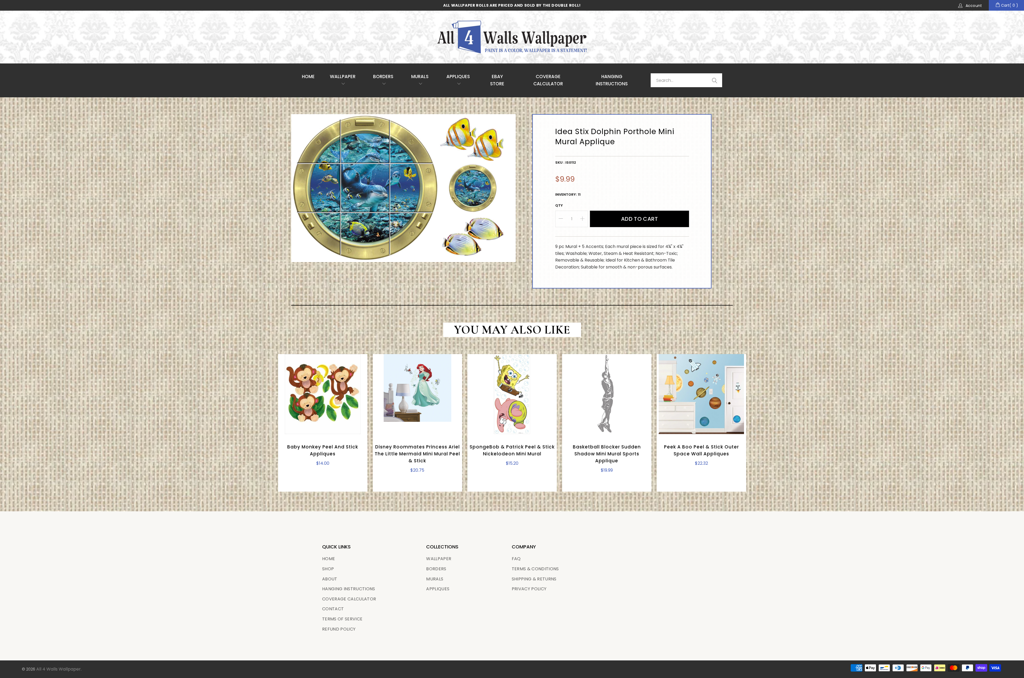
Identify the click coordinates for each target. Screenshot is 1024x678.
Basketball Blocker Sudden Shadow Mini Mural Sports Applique (606, 394)
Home (308, 76)
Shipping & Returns (534, 579)
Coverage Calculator (349, 599)
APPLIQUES (458, 76)
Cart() (1009, 5)
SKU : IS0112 (565, 162)
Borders (383, 76)
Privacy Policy (529, 589)
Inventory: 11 (568, 194)
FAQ (516, 559)
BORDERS (436, 569)
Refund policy (338, 629)
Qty (559, 205)
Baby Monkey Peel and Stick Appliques (322, 394)
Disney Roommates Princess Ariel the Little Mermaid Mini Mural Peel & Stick (417, 394)
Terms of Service (342, 619)
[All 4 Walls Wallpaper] (512, 37)
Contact (333, 609)
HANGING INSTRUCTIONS (612, 80)
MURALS (420, 76)
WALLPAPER (342, 76)
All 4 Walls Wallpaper (58, 669)
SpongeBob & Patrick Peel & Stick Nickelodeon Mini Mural (512, 394)
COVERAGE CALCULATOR (548, 80)
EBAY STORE (497, 80)
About (329, 579)
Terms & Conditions (535, 569)
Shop (328, 569)
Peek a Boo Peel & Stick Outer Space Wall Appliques (701, 394)
